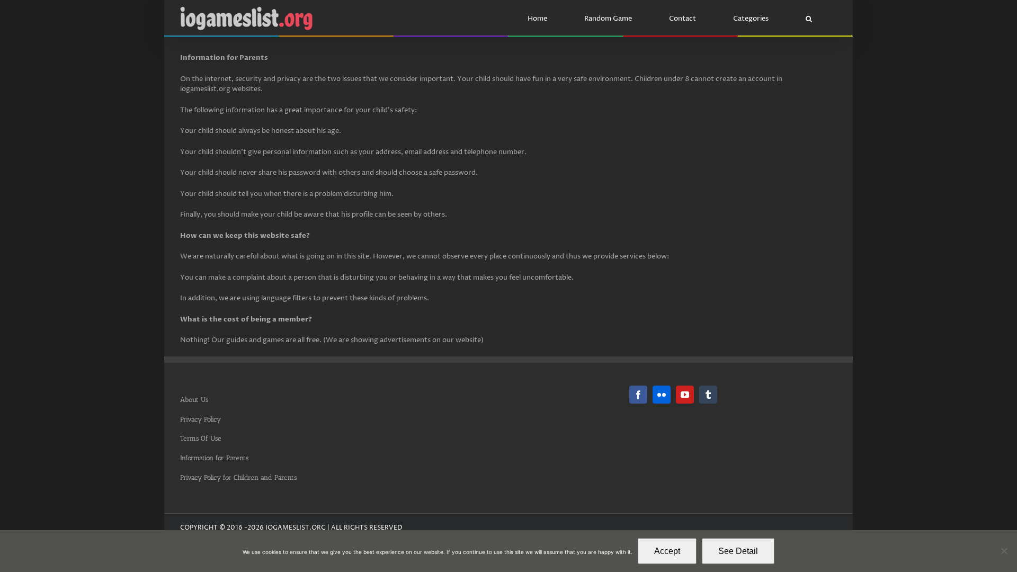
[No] (1003, 551)
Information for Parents (214, 458)
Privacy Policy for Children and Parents (238, 477)
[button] (808, 18)
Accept (667, 551)
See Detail (738, 551)
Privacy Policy (200, 419)
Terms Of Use (200, 438)
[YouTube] (685, 395)
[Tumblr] (708, 395)
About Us (194, 400)
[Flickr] (662, 395)
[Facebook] (638, 395)
